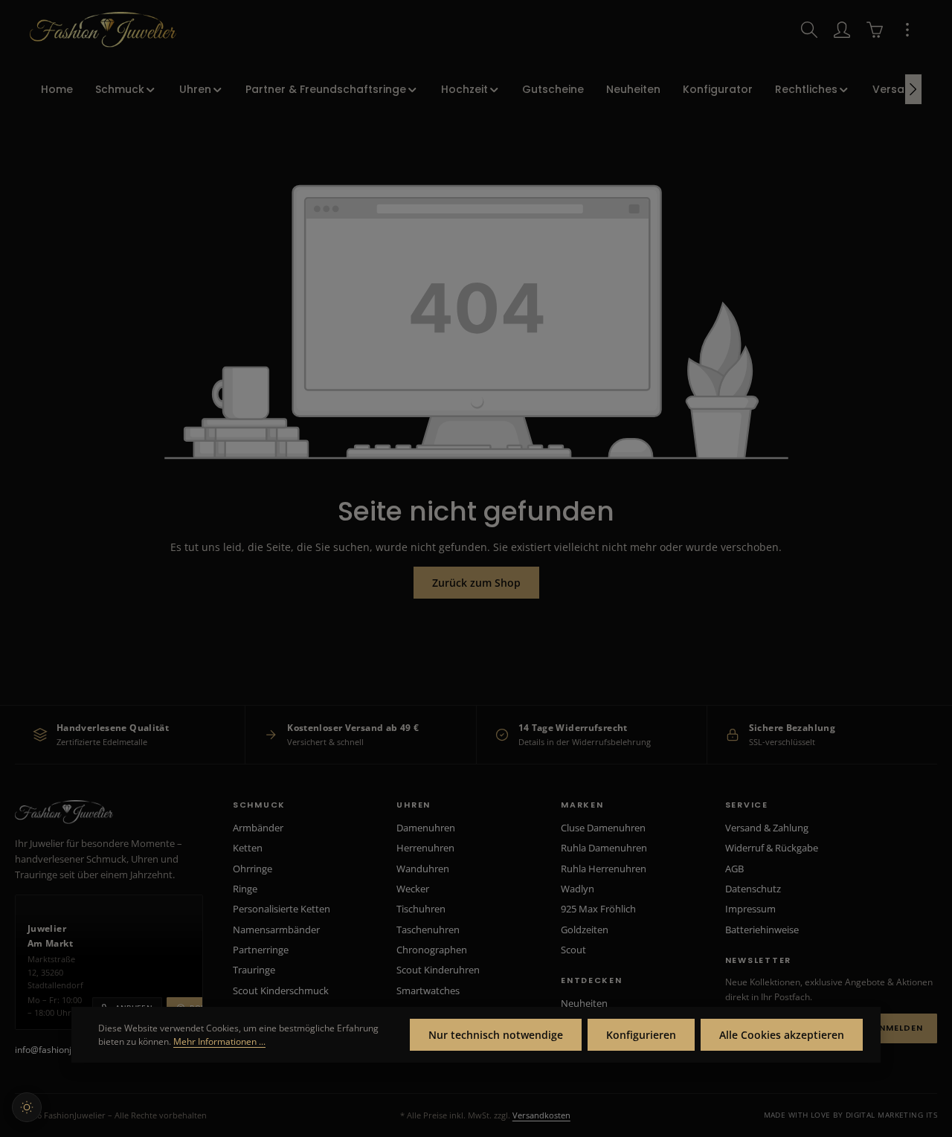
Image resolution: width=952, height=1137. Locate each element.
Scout (573, 949)
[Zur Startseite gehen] (103, 30)
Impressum (750, 908)
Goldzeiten (584, 929)
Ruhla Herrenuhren (603, 868)
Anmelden (897, 1028)
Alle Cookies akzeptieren (781, 1035)
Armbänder (258, 827)
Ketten (248, 847)
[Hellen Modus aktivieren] (27, 1107)
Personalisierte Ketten (281, 908)
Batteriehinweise (762, 929)
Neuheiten (584, 1003)
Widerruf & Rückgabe (771, 847)
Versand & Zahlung (766, 827)
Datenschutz (753, 888)
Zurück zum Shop (476, 583)
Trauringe (254, 969)
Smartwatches (428, 990)
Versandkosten (541, 1115)
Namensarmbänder (276, 929)
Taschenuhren (428, 929)
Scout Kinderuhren (438, 969)
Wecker (412, 888)
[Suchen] (809, 30)
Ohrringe (252, 868)
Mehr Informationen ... (219, 1041)
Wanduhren (422, 868)
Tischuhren (421, 908)
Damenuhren (425, 827)
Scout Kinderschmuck (281, 990)
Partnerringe (261, 949)
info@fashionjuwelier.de (65, 1049)
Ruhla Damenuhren (604, 847)
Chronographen (431, 949)
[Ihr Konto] (842, 30)
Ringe (245, 888)
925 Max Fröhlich (598, 908)
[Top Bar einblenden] (907, 30)
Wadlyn (577, 888)
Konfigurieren (641, 1035)
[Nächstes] (913, 89)
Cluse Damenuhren (603, 827)
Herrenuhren (425, 847)
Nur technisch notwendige (495, 1035)
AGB (734, 868)
